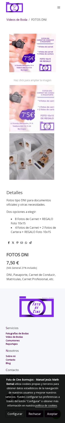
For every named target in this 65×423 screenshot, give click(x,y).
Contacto (10, 359)
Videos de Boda (16, 20)
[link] (14, 7)
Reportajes (12, 343)
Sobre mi (11, 356)
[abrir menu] (59, 7)
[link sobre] (32, 309)
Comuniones (13, 340)
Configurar (15, 414)
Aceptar (52, 414)
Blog (8, 363)
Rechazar (35, 414)
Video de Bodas (14, 336)
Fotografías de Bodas (17, 333)
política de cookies (46, 405)
